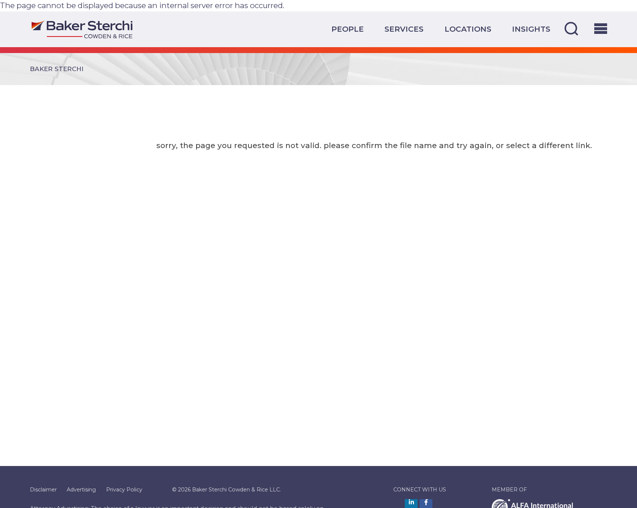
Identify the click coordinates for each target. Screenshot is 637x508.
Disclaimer (43, 489)
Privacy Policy (124, 489)
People (347, 29)
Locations (468, 29)
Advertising (81, 489)
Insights (531, 29)
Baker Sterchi (56, 69)
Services (404, 29)
